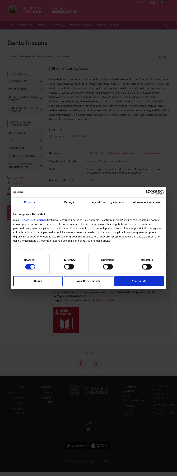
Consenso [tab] (30, 202)
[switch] (69, 266)
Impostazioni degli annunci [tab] (107, 202)
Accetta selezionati (88, 281)
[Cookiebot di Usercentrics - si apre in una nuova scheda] (148, 192)
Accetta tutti (139, 281)
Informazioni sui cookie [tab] (147, 202)
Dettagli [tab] (69, 202)
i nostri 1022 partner (33, 219)
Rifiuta (38, 281)
